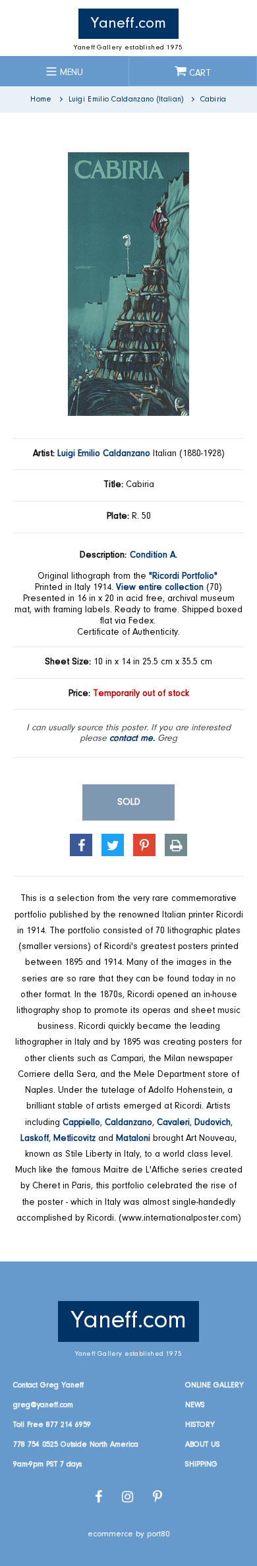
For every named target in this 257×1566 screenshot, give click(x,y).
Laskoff (34, 1139)
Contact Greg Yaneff (48, 1385)
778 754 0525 (35, 1445)
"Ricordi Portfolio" (183, 576)
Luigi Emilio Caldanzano (103, 454)
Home (40, 99)
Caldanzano (128, 1123)
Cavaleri (173, 1123)
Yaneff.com (128, 24)
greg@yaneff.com (43, 1405)
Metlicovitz (74, 1139)
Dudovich (212, 1123)
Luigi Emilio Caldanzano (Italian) (126, 99)
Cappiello (81, 1123)
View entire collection (160, 588)
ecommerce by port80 (129, 1534)
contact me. (132, 738)
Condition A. (153, 555)
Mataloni (133, 1139)
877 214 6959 (68, 1425)
